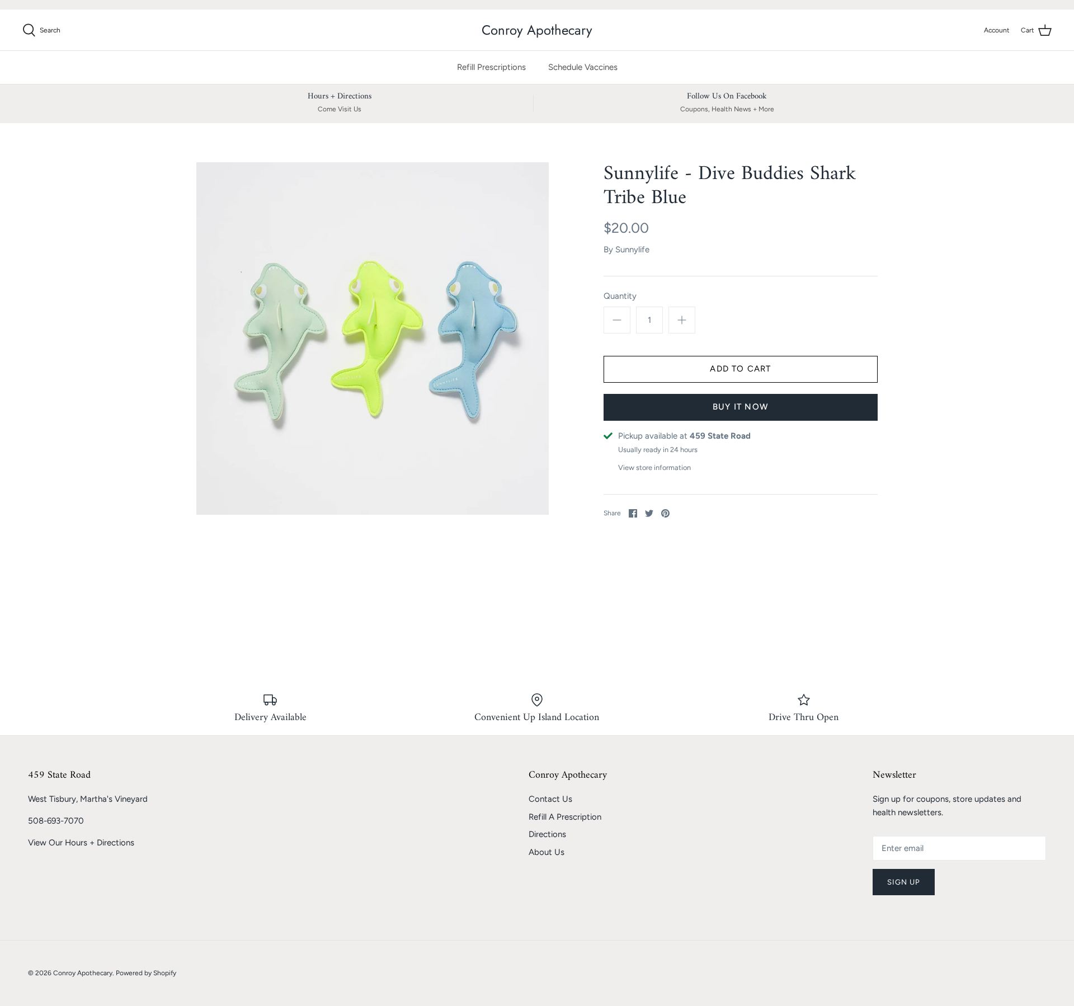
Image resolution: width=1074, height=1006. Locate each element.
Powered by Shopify (146, 973)
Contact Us (550, 799)
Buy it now (741, 407)
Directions (547, 834)
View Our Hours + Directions (81, 843)
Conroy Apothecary (82, 973)
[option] (372, 338)
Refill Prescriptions (491, 67)
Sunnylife (632, 250)
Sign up (903, 882)
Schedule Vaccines (583, 67)
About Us (546, 852)
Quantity (620, 296)
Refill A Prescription (565, 817)
